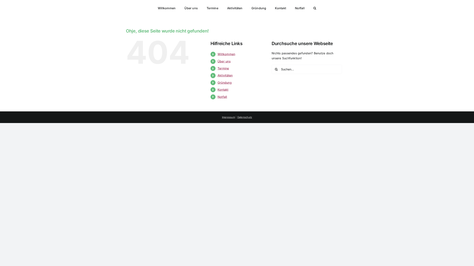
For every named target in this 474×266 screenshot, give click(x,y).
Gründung (225, 82)
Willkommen (226, 54)
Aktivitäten (225, 75)
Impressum (228, 117)
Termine (223, 68)
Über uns (224, 61)
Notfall (222, 97)
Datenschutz (244, 117)
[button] (297, 8)
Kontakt (223, 89)
